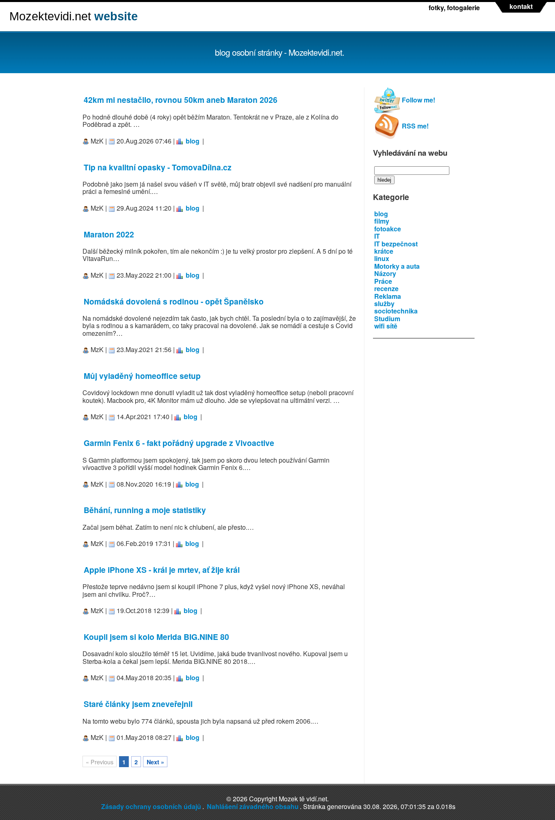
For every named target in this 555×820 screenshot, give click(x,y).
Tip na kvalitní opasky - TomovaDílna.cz (158, 167)
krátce (383, 251)
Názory (385, 273)
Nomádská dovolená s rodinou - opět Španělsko (174, 301)
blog (192, 141)
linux (381, 258)
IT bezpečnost (396, 243)
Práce (383, 281)
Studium (387, 318)
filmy (381, 221)
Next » (155, 762)
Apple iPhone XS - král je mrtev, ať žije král (162, 569)
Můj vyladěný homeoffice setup (142, 375)
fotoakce (387, 228)
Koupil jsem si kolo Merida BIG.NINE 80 (156, 636)
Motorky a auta (397, 266)
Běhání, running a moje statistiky (145, 509)
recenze (386, 288)
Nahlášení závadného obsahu (253, 806)
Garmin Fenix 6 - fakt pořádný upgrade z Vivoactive (179, 442)
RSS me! (414, 126)
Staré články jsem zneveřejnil (138, 703)
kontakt (521, 6)
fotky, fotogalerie (454, 7)
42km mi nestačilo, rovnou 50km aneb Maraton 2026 (181, 99)
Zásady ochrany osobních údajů (151, 806)
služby (384, 303)
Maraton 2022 (109, 234)
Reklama (387, 296)
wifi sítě (385, 326)
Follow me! (417, 99)
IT (377, 236)
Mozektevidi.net (73, 16)
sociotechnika (396, 310)
